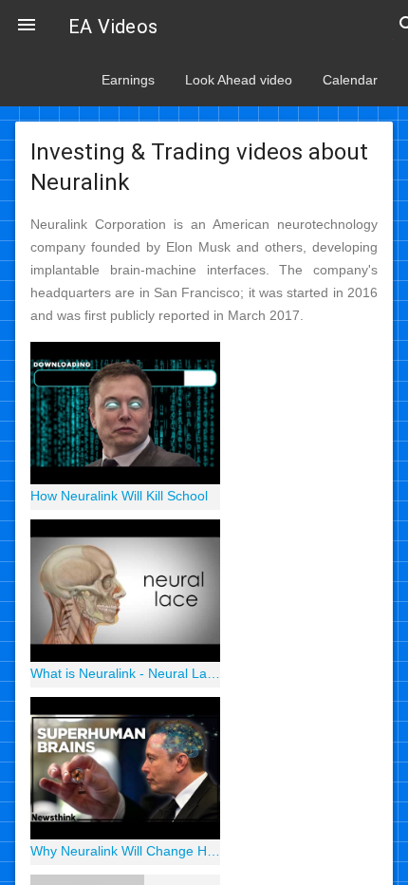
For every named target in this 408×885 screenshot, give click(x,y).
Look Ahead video (238, 79)
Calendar (350, 79)
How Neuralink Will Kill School (119, 495)
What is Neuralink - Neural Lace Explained (125, 673)
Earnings (128, 79)
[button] (26, 26)
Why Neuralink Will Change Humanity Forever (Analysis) (125, 850)
